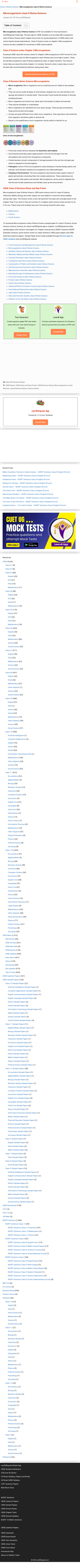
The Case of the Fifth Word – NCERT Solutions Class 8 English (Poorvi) (30, 502)
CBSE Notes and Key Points (26, 385)
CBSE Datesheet (7, 1533)
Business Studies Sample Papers (20, 1035)
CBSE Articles (10, 943)
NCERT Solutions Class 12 (15, 1224)
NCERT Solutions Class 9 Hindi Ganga (22, 1265)
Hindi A (10, 710)
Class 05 (8, 610)
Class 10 (8, 732)
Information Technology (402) (20, 754)
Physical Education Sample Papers (21, 1120)
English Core (13, 802)
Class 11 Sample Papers (14, 1024)
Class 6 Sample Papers (14, 1139)
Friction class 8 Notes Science (20, 280)
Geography (12, 806)
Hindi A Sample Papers (17, 1002)
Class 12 (8, 850)
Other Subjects (14, 687)
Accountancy (13, 776)
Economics (12, 798)
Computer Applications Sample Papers (23, 991)
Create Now (21, 335)
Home (2, 7)
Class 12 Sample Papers (14, 1068)
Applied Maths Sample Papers (19, 1028)
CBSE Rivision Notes (9, 1509)
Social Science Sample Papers (19, 1020)
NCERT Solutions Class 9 (15, 1257)
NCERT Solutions (9, 1220)
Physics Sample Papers (17, 1061)
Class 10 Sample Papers (14, 983)
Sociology (12, 846)
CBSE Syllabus (10, 954)
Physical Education (15, 835)
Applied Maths (13, 780)
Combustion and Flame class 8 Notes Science (26, 261)
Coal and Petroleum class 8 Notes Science (25, 258)
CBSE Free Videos (8, 1548)
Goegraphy (12, 883)
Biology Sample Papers (17, 1031)
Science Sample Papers (17, 1017)
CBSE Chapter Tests (9, 1512)
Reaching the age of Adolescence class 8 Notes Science (30, 273)
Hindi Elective (13, 813)
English (11, 576)
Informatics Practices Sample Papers (22, 1113)
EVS (9, 580)
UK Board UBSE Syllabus (10, 1480)
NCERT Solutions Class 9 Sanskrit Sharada (24, 1272)
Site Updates (10, 969)
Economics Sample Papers (18, 1043)
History (11, 817)
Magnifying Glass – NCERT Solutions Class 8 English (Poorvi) (26, 476)
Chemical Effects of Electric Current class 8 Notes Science (31, 286)
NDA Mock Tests (7, 1488)
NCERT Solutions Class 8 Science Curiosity (24, 1250)
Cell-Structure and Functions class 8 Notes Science (28, 267)
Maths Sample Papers (16, 1013)
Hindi (10, 584)
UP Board (6, 1457)
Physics (11, 839)
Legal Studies (13, 906)
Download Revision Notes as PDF (40, 74)
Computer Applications (17, 739)
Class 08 (9, 382)
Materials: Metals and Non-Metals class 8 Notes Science (30, 254)
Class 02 (8, 569)
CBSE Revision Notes (46, 385)
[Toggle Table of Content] (24, 25)
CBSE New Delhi (11, 946)
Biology (11, 783)
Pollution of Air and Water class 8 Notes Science (27, 299)
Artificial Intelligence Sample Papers (22, 987)
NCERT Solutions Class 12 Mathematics (23, 1231)
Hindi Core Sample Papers (18, 1050)
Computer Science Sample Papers (21, 1091)
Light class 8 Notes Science (19, 293)
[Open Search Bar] (77, 1)
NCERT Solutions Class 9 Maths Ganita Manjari (26, 1268)
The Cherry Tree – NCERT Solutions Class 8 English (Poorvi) (26, 490)
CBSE (5, 561)
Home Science (13, 820)
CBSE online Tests (8, 1544)
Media (11, 1555)
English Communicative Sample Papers (23, 994)
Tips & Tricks (10, 972)
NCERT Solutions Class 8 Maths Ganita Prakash (26, 1246)
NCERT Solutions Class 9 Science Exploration (25, 1276)
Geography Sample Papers (18, 1102)
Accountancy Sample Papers (19, 1072)
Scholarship (9, 965)
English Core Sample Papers (19, 1046)
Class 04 (8, 591)
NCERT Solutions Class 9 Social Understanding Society (29, 1279)
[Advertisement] (40, 362)
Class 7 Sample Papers (14, 1154)
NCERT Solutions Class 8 (15, 1239)
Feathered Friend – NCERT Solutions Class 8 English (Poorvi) (26, 479)
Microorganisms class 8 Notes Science (23, 248)
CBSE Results (10, 950)
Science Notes (33, 388)
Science (11, 214)
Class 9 (8, 1435)
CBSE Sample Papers (11, 980)
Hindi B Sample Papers (16, 1006)
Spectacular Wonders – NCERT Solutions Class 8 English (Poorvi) (28, 494)
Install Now (58, 332)
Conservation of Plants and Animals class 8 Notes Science (31, 264)
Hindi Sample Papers (16, 1146)
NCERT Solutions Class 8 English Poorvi (23, 1242)
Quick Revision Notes (18, 388)
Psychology (12, 928)
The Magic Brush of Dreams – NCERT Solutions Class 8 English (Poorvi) (30, 498)
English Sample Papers (17, 1142)
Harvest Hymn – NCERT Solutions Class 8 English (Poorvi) (25, 487)
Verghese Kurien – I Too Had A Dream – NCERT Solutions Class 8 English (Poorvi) (34, 505)
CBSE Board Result (8, 1537)
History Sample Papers (17, 1054)
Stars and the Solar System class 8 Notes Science (27, 296)
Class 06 (8, 628)
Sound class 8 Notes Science (19, 283)
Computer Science (15, 795)
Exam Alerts (10, 957)
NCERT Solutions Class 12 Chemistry (22, 1228)
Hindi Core (12, 809)
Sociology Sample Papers (18, 1135)
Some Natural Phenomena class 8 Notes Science (27, 289)
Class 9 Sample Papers (14, 1168)
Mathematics (13, 211)
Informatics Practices (16, 824)
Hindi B (10, 713)
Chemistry (12, 791)
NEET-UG (6, 1283)
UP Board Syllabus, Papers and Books (15, 1476)
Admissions (10, 939)
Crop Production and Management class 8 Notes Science (30, 245)
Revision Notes (12, 7)
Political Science (14, 843)
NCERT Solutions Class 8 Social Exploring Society (27, 1253)
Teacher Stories (9, 1294)
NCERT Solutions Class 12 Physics (21, 1235)
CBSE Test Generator (9, 1540)
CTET (5, 1209)
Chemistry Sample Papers (18, 1039)
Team (17, 1555)
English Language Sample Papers (21, 998)
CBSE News (7, 935)
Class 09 (8, 698)
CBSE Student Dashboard (11, 1469)
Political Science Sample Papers (20, 1065)
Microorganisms (60, 385)
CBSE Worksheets (10, 1205)
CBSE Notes (10, 385)
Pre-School (7, 1287)
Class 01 (8, 565)
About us (4, 1555)
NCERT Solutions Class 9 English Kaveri (23, 1261)
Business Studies (14, 787)
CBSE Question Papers (11, 976)
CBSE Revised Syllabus (10, 1516)
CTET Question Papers (10, 1484)
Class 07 (8, 650)
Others (8, 961)
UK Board (6, 1298)
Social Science (14, 217)
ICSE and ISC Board (8, 1473)
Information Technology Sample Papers (23, 1009)
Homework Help (7, 1551)
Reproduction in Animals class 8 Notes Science (26, 270)
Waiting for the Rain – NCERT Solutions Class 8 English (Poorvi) (27, 483)
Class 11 (8, 772)
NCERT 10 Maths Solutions (11, 1520)
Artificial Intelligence (16, 735)
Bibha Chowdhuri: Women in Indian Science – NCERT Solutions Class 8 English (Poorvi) (36, 472)
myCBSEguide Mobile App (11, 1465)
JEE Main (6, 1216)
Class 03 (8, 573)
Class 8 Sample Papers (14, 1161)
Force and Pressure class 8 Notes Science (24, 277)
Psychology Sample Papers (18, 1131)
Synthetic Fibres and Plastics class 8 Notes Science (28, 251)
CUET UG (6, 1213)
